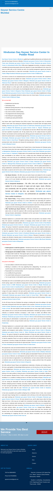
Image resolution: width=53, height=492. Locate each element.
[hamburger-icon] (50, 9)
